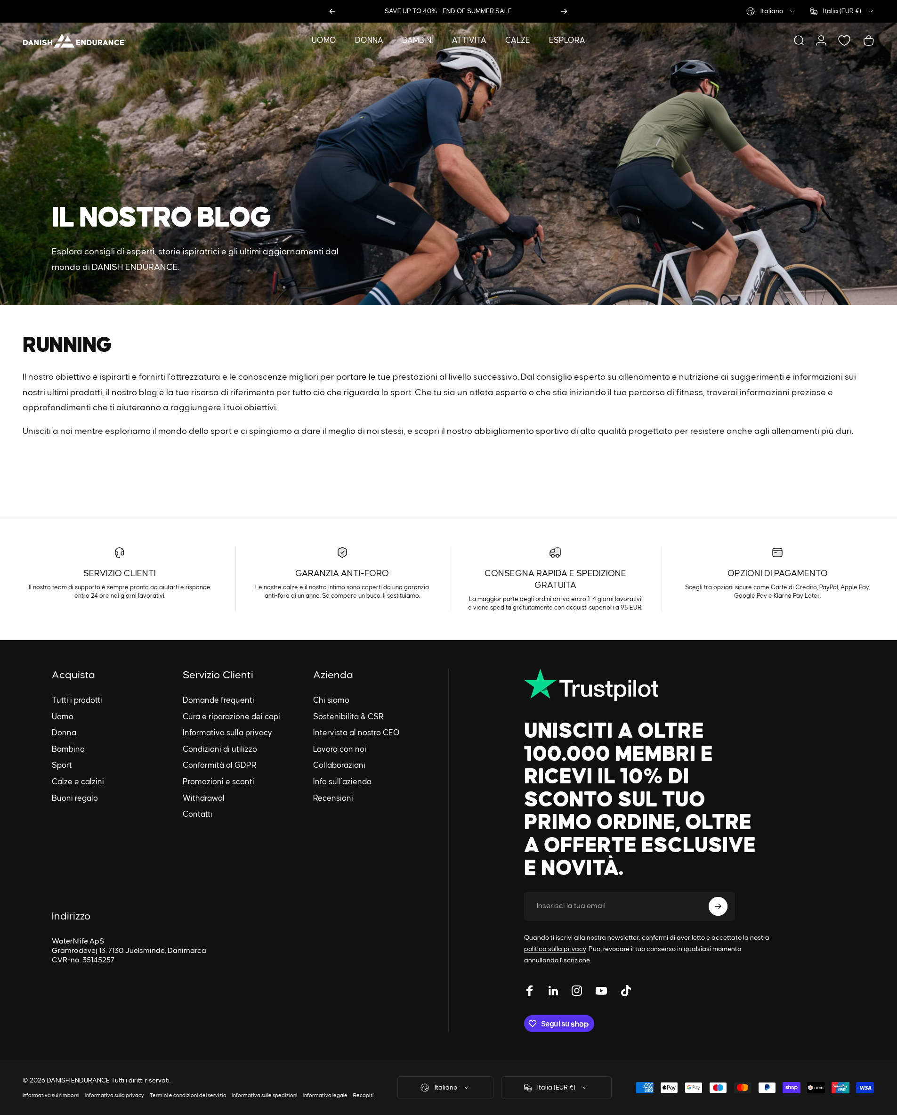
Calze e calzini (78, 782)
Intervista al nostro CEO (356, 733)
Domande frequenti (218, 700)
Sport (62, 765)
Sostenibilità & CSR (348, 717)
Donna (64, 733)
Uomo (62, 717)
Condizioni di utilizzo (220, 749)
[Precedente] (332, 11)
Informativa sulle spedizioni (265, 1095)
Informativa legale (325, 1095)
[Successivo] (564, 11)
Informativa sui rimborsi (51, 1095)
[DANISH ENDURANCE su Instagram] (576, 990)
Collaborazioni (339, 765)
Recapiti (363, 1095)
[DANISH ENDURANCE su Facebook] (529, 990)
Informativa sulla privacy (227, 733)
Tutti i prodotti (77, 700)
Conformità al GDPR (220, 765)
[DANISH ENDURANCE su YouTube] (601, 990)
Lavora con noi (339, 749)
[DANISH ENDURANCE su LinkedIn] (553, 990)
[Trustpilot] (647, 684)
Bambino (68, 749)
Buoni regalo (75, 798)
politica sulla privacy (555, 949)
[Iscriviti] (718, 906)
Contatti (197, 814)
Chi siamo (331, 700)
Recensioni (333, 798)
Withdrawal (204, 798)
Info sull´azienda (342, 782)
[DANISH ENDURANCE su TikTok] (625, 990)
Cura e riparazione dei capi (231, 717)
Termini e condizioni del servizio (188, 1095)
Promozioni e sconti (218, 782)
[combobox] (771, 11)
